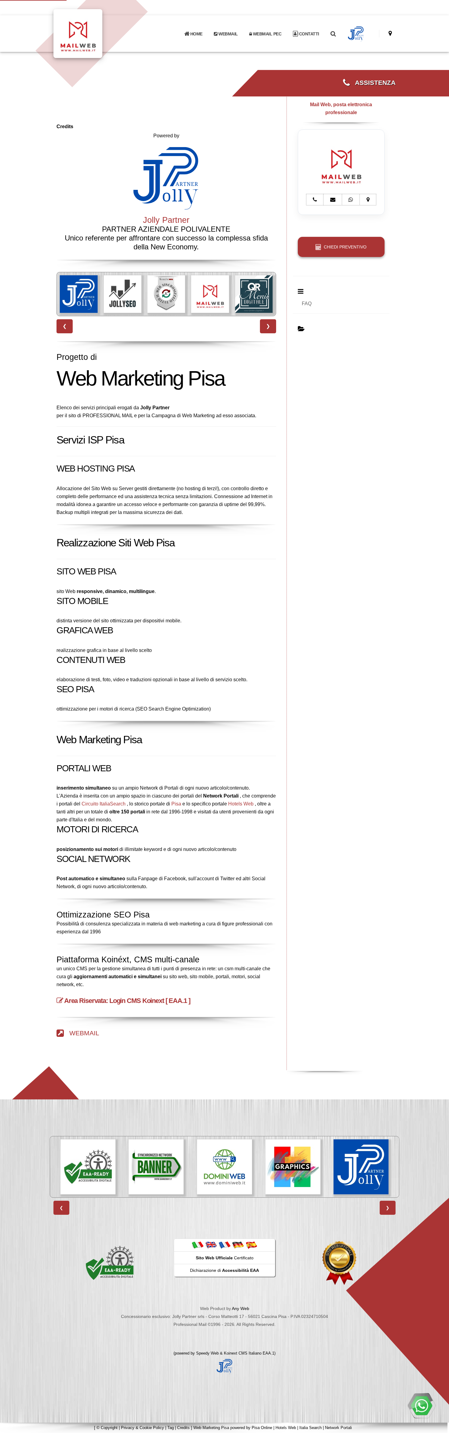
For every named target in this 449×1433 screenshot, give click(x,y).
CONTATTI (308, 33)
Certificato (225, 1257)
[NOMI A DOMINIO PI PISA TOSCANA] (224, 1166)
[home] (93, 33)
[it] (198, 1245)
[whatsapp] (421, 1405)
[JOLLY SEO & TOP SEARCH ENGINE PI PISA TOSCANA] (78, 294)
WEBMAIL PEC (266, 33)
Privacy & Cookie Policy (142, 1427)
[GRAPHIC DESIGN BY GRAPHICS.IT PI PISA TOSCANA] (292, 1166)
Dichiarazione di (224, 1270)
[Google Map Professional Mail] (390, 33)
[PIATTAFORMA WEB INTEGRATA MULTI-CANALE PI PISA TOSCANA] (122, 294)
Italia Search (310, 1427)
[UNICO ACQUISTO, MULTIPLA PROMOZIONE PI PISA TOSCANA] (253, 294)
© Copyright (107, 1427)
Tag (170, 1427)
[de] (238, 1245)
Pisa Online (262, 1427)
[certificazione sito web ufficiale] (339, 1262)
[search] (333, 34)
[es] (251, 1245)
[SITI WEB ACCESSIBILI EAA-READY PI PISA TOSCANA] (87, 1166)
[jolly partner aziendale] (356, 34)
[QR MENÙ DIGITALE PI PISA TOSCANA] (210, 294)
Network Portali (338, 1427)
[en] (211, 1245)
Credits (183, 1427)
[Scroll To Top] (438, 1426)
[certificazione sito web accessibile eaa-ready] (109, 1262)
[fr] (224, 1245)
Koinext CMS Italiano (243, 1353)
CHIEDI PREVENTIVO (344, 246)
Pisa (176, 803)
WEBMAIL (227, 33)
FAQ (307, 303)
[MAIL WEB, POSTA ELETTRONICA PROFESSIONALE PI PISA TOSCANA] (166, 294)
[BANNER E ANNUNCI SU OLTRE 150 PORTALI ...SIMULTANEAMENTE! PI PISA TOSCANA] (156, 1166)
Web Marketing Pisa (211, 1427)
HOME (196, 33)
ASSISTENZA (373, 82)
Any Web (240, 1308)
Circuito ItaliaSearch (104, 803)
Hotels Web (241, 803)
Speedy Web (207, 1353)
